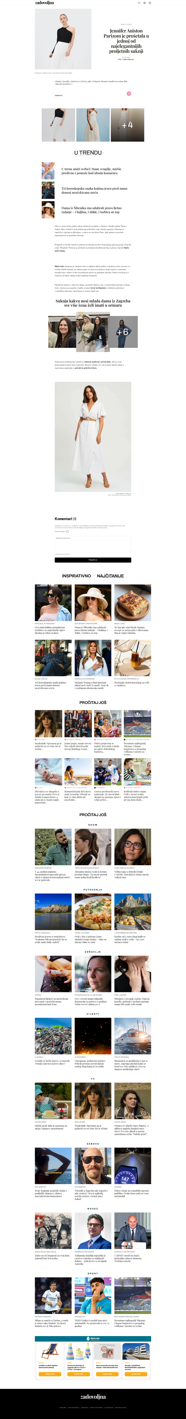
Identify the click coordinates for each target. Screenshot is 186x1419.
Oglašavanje (109, 1407)
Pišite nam (63, 1407)
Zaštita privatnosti (96, 1407)
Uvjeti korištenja (73, 1407)
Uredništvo (85, 1407)
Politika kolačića (120, 1407)
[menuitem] (144, 3)
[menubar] (145, 3)
